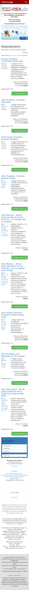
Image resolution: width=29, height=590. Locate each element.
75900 (11, 253)
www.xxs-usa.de (13, 524)
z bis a (15, 55)
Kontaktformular (14, 497)
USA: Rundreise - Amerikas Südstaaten (13, 100)
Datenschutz (18, 575)
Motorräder (15, 471)
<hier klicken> (14, 466)
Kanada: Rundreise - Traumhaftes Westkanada (12, 59)
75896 (11, 429)
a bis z (12, 55)
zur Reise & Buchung (19, 93)
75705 (11, 378)
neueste (19, 55)
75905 (11, 204)
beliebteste (24, 55)
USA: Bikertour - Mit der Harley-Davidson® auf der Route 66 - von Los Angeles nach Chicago (13, 267)
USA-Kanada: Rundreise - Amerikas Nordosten (12, 137)
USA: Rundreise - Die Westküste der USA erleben (13, 354)
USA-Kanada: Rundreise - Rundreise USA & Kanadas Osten (12, 314)
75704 (11, 343)
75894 (11, 126)
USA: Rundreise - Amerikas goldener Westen (13, 176)
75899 (11, 302)
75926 (11, 89)
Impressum (11, 575)
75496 (11, 165)
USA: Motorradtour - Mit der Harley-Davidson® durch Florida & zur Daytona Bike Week (13, 392)
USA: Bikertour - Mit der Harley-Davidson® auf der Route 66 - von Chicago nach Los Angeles (13, 218)
